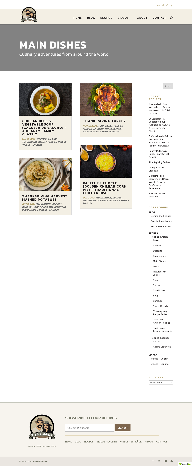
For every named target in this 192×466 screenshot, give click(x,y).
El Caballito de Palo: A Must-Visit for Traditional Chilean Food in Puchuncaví (160, 140)
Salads (156, 280)
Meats (156, 266)
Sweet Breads (160, 306)
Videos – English (159, 358)
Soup (55, 139)
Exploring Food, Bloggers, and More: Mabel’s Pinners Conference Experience (159, 182)
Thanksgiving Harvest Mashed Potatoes (45, 198)
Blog (91, 18)
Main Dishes (44, 139)
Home (78, 18)
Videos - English (32, 144)
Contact (160, 18)
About (142, 18)
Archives (156, 377)
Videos (123, 18)
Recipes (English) (93, 128)
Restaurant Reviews (161, 226)
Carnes (156, 341)
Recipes (106, 18)
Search (168, 86)
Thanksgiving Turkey (104, 121)
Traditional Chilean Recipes (39, 142)
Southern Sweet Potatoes (157, 195)
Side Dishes (41, 207)
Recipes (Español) (160, 338)
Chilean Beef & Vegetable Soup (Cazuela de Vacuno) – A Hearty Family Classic (44, 128)
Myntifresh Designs (39, 461)
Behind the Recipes (161, 216)
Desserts (157, 251)
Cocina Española (162, 346)
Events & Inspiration (161, 221)
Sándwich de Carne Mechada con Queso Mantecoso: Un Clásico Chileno (160, 108)
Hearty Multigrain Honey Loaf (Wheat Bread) (159, 154)
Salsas (156, 285)
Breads (156, 240)
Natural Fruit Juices (159, 273)
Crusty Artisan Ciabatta (156, 169)
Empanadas (159, 256)
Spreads (157, 301)
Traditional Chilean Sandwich (162, 329)
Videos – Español (160, 364)
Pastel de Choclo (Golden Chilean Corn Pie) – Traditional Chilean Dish (105, 188)
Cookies (157, 245)
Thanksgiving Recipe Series (160, 312)
